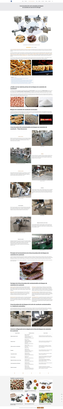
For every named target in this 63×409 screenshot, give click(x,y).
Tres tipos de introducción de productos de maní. (16, 390)
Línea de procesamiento (31, 1)
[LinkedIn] (40, 373)
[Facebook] (14, 373)
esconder (15, 77)
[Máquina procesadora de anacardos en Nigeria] (46, 398)
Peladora (42, 153)
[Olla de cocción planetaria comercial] (31, 398)
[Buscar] (52, 1)
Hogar (22, 1)
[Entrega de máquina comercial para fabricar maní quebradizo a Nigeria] (17, 398)
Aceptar (39, 407)
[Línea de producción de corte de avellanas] (46, 385)
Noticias (39, 1)
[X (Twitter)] (23, 373)
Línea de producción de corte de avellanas (44, 390)
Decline (42, 407)
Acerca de (43, 1)
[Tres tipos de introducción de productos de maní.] (17, 385)
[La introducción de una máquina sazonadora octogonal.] (31, 385)
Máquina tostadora (20, 136)
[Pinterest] (31, 373)
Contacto (46, 1)
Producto (26, 1)
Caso (36, 1)
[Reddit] (48, 373)
